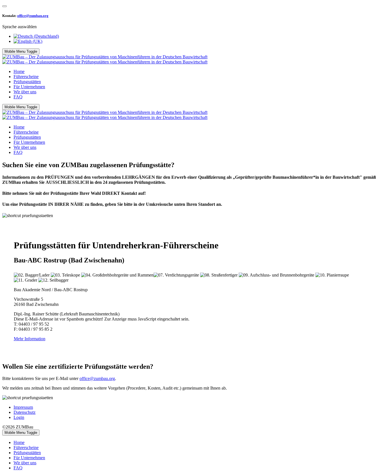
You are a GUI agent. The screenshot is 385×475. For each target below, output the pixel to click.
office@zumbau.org (32, 16)
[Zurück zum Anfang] (4, 6)
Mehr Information (29, 338)
